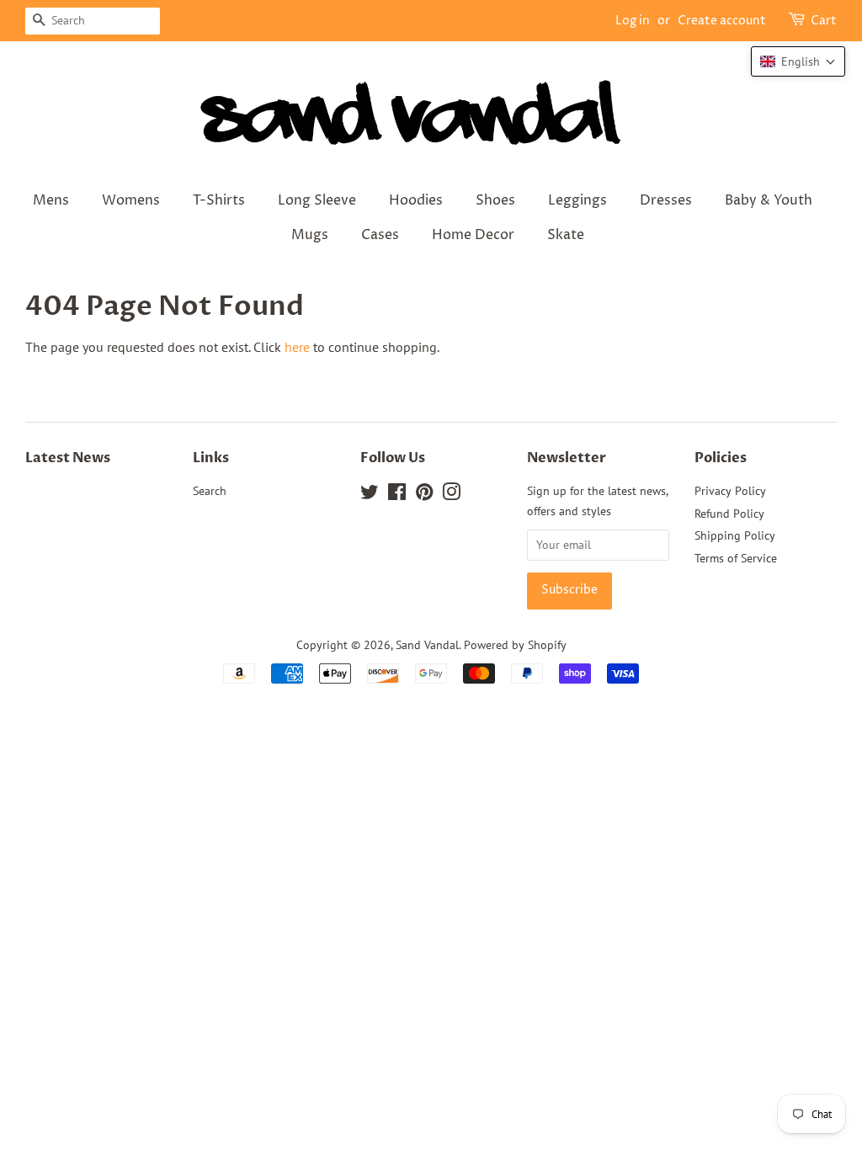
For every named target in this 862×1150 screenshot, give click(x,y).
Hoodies (416, 200)
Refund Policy (729, 513)
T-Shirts (219, 200)
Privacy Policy (730, 490)
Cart (824, 21)
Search (209, 490)
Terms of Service (735, 558)
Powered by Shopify (515, 644)
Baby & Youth (768, 200)
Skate (565, 235)
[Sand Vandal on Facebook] (397, 495)
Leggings (577, 200)
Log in (632, 21)
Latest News (67, 458)
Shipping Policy (734, 535)
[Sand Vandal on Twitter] (369, 495)
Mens (51, 200)
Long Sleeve (317, 200)
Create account (722, 21)
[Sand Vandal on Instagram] (451, 495)
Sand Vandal (427, 644)
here (297, 346)
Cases (380, 235)
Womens (131, 200)
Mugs (309, 235)
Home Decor (473, 235)
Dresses (666, 200)
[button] (798, 61)
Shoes (495, 200)
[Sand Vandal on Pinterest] (424, 495)
